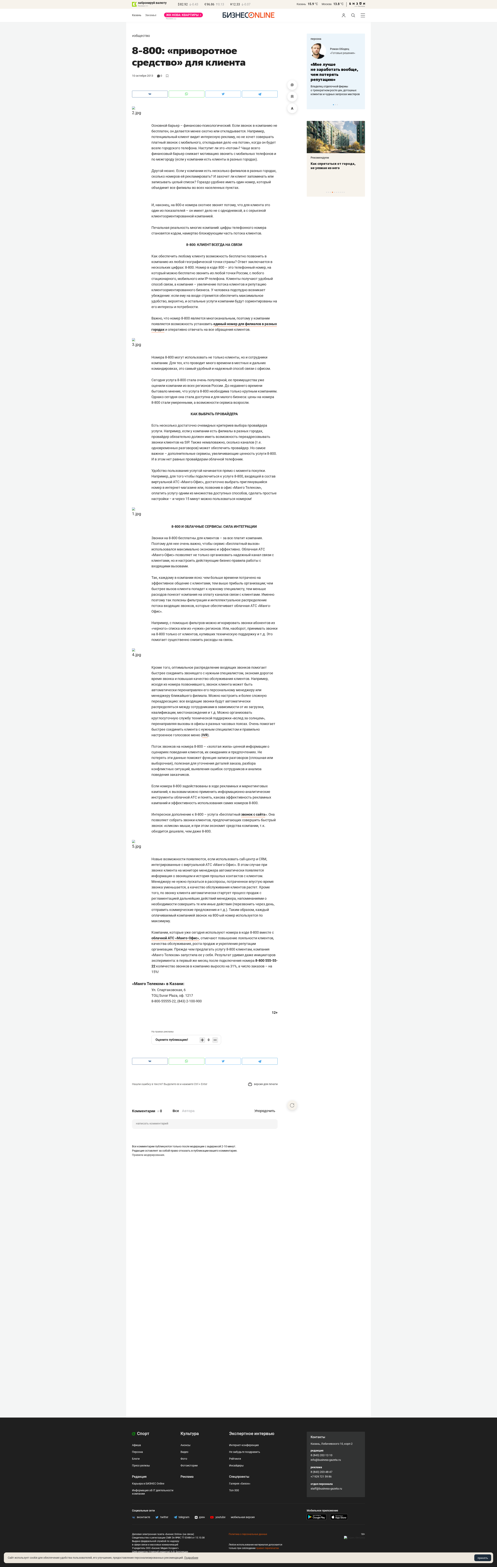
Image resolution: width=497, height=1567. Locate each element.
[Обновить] (292, 1105)
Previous (312, 105)
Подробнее (191, 1557)
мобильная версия (243, 1517)
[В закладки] (292, 97)
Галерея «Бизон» (239, 1483)
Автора (188, 1111)
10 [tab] (344, 192)
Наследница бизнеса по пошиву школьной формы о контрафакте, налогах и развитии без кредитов (335, 90)
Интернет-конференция (244, 1445)
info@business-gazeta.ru (326, 1459)
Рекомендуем (331, 157)
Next (361, 105)
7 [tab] (338, 192)
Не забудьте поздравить (244, 1451)
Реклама (187, 1476)
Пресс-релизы (141, 1465)
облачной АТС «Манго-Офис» (175, 938)
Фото (184, 1458)
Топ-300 (234, 1490)
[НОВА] (183, 16)
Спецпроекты (239, 1476)
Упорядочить (264, 1111)
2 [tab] (335, 104)
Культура (190, 1433)
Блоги (136, 1458)
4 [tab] (332, 192)
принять (483, 1557)
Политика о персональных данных (248, 1534)
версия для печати (265, 1084)
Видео (184, 1451)
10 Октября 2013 (142, 75)
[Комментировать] (292, 85)
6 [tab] (336, 192)
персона (316, 38)
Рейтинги (235, 1458)
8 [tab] (340, 192)
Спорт (142, 1433)
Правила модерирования (148, 1154)
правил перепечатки (267, 1548)
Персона (137, 1451)
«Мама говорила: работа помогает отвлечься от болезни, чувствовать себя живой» (339, 72)
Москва (327, 4)
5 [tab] (334, 192)
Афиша (136, 1445)
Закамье (150, 15)
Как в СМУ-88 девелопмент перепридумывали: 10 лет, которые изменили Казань (344, 167)
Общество (142, 36)
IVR (205, 735)
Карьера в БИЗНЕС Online (148, 1483)
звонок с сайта (253, 814)
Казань (301, 4)
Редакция (139, 1476)
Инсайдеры (236, 1465)
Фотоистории (189, 1465)
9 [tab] (342, 192)
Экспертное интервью (251, 1433)
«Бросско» (339, 53)
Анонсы (185, 1445)
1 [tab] (333, 104)
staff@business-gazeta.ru (326, 1488)
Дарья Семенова (344, 48)
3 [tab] (337, 104)
